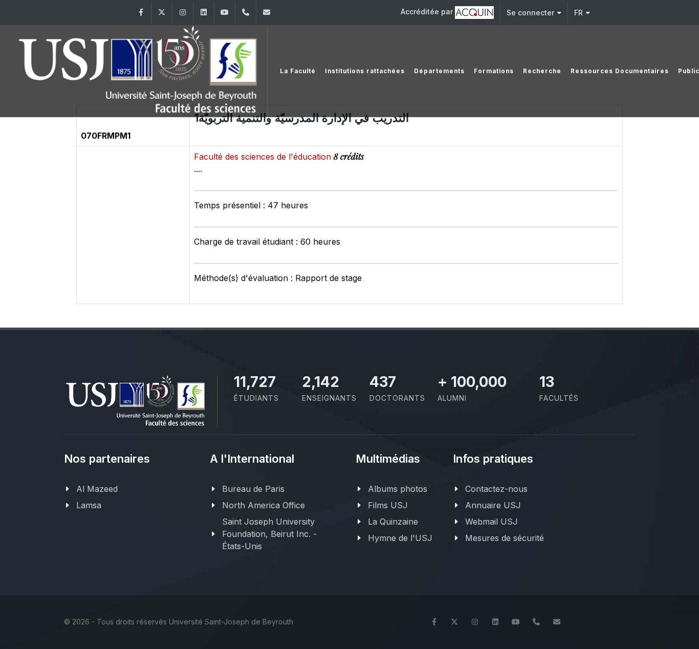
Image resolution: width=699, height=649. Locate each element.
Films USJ (388, 505)
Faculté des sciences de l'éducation (264, 157)
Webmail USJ (491, 521)
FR (578, 12)
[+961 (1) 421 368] (245, 12)
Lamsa (88, 505)
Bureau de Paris (253, 489)
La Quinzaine (393, 521)
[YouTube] (224, 12)
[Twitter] (161, 12)
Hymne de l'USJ (400, 538)
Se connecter (530, 12)
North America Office (263, 505)
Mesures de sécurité (504, 538)
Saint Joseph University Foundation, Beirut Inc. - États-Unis (269, 533)
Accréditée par (428, 11)
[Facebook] (140, 12)
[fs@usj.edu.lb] (266, 12)
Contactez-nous (496, 489)
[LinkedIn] (203, 12)
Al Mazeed (97, 489)
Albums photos (397, 489)
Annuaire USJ (493, 505)
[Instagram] (182, 12)
